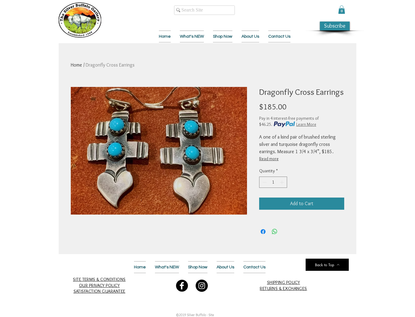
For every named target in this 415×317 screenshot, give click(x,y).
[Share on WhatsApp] (274, 231)
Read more (269, 158)
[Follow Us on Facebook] (182, 286)
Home (76, 65)
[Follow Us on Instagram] (202, 286)
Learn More (306, 124)
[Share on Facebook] (263, 231)
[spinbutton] (273, 182)
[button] (341, 9)
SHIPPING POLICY (283, 282)
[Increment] (282, 182)
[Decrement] (264, 182)
